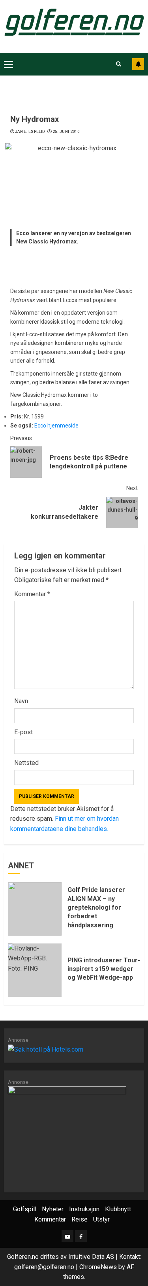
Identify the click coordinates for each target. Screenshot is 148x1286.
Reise (79, 1219)
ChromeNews (98, 1267)
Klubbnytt (118, 1209)
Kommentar (32, 594)
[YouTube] (67, 1236)
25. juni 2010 (66, 131)
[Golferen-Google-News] (67, 1135)
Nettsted (26, 762)
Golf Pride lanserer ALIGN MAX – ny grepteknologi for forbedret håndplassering (96, 907)
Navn (21, 701)
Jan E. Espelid (30, 131)
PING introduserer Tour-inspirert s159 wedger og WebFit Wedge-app (103, 969)
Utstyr (101, 1219)
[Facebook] (81, 1236)
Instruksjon (84, 1209)
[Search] (118, 64)
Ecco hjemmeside (56, 425)
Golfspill (24, 1209)
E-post (23, 732)
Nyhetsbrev (138, 64)
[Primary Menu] (8, 64)
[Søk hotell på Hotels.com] (45, 1049)
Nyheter (53, 1209)
